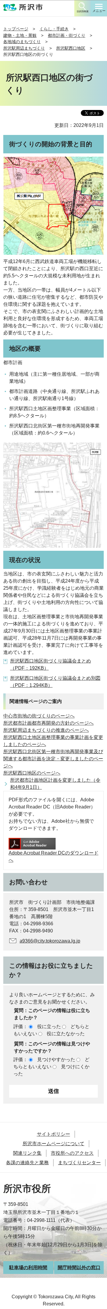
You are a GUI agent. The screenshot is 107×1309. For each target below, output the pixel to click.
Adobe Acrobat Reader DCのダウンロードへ (53, 856)
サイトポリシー (53, 1134)
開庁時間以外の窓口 (79, 1267)
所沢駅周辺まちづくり (24, 48)
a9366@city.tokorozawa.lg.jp (50, 940)
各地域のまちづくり (22, 41)
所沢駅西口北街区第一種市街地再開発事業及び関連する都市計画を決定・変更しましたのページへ (53, 758)
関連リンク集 (27, 1153)
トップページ (15, 28)
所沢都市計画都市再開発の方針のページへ (48, 723)
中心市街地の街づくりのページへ (39, 715)
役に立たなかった (66, 1033)
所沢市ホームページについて (53, 1143)
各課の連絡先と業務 (27, 1162)
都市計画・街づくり (66, 35)
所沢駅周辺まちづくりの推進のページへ (46, 730)
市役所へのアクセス (72, 1153)
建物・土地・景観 (20, 35)
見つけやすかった (56, 1059)
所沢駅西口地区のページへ (31, 772)
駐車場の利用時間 (28, 1267)
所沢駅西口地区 (70, 48)
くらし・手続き (54, 28)
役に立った (49, 1026)
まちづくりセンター (79, 1162)
